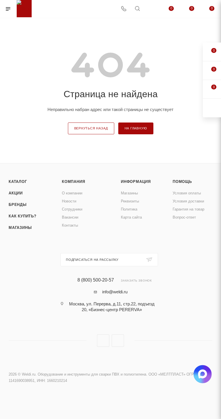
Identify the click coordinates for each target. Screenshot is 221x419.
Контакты (70, 225)
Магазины (20, 227)
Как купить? (23, 216)
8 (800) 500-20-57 (95, 280)
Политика (129, 209)
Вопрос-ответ (184, 217)
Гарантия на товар (188, 209)
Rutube (118, 340)
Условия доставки (188, 201)
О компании (72, 193)
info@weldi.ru (114, 291)
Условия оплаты (187, 193)
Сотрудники (72, 209)
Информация (136, 181)
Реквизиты (130, 201)
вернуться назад (91, 128)
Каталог (18, 181)
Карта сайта (131, 217)
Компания (73, 181)
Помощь (182, 181)
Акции (16, 193)
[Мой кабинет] (151, 9)
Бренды (18, 204)
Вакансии (70, 217)
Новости (69, 201)
